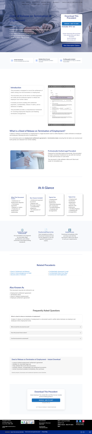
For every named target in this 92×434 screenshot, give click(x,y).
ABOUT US (28, 2)
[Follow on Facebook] (77, 421)
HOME (23, 2)
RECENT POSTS (36, 2)
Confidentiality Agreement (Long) (58, 271)
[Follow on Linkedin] (80, 421)
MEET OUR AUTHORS (64, 421)
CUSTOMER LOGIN (35, 4)
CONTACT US (45, 4)
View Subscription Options (71, 45)
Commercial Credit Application (58, 274)
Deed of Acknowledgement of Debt (21, 273)
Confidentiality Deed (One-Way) (58, 273)
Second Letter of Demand (18, 274)
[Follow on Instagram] (83, 421)
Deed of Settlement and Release (20, 271)
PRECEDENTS (56, 2)
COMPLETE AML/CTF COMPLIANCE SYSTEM (72, 2)
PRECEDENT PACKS (45, 2)
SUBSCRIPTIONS (25, 4)
